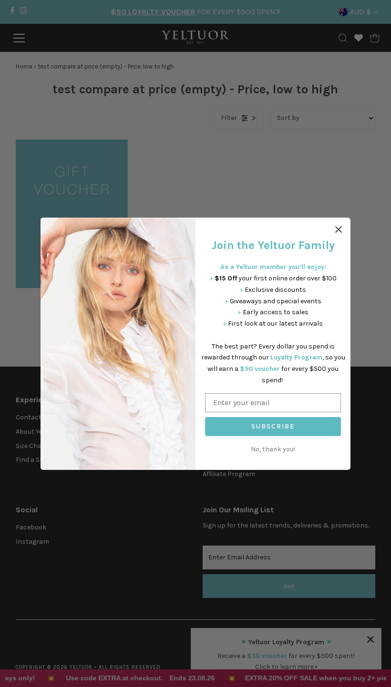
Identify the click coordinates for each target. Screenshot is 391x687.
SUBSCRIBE (273, 426)
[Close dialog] (338, 229)
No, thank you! (273, 449)
